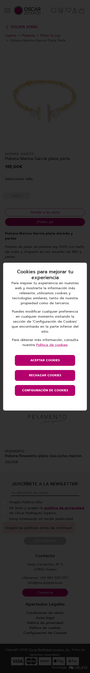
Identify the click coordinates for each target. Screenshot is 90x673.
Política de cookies (52, 344)
